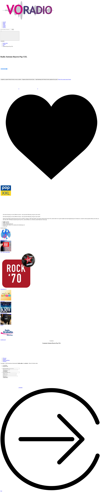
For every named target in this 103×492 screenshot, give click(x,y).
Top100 (4, 21)
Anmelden (20, 387)
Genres (4, 25)
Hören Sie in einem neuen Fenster (64, 79)
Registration (5, 377)
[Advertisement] (36, 50)
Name (4, 373)
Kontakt (4, 359)
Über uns (4, 358)
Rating (4, 23)
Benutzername (5, 368)
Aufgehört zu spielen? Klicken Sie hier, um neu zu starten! (11, 79)
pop (3, 45)
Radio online (5, 43)
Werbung (4, 361)
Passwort (4, 369)
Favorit (4, 27)
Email (4, 374)
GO (12, 29)
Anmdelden (5, 371)
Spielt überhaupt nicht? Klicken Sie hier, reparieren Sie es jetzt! (46, 79)
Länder (4, 26)
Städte (4, 24)
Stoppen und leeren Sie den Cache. (28, 79)
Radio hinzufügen (6, 360)
